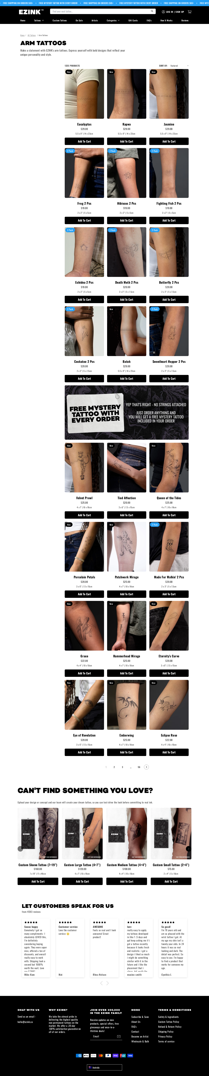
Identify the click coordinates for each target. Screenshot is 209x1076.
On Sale (79, 20)
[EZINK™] (31, 12)
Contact (135, 1031)
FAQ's (149, 20)
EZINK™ (108, 1061)
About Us (135, 1022)
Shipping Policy (166, 1031)
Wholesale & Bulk (140, 1041)
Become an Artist (140, 1036)
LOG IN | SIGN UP (175, 11)
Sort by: (163, 65)
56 (139, 767)
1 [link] (106, 767)
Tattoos (37, 20)
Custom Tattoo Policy (168, 1022)
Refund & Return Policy (169, 1026)
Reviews (185, 20)
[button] (102, 983)
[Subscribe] (118, 1036)
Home (22, 20)
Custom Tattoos (60, 20)
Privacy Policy (165, 1036)
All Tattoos (32, 35)
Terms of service (166, 1041)
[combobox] (104, 1067)
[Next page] (146, 767)
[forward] (188, 849)
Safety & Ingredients (168, 1017)
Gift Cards (133, 20)
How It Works (166, 20)
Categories (112, 20)
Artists (95, 20)
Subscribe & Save (140, 1017)
